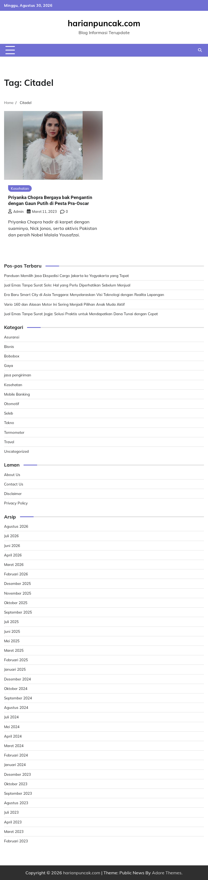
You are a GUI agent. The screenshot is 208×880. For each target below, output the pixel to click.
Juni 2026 (12, 545)
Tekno (9, 422)
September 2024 (18, 698)
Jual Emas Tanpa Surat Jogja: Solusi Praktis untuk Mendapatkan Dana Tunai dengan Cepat (81, 313)
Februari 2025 (16, 659)
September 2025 (18, 612)
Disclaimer (13, 493)
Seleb (8, 413)
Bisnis (9, 346)
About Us (12, 474)
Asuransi (11, 337)
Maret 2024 (14, 745)
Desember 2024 (17, 679)
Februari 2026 (16, 574)
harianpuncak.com (104, 23)
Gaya (8, 365)
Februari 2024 (16, 755)
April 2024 (13, 736)
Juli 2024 (11, 717)
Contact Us (13, 484)
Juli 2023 (11, 812)
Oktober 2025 (15, 602)
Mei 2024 (12, 726)
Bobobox (11, 356)
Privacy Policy (16, 503)
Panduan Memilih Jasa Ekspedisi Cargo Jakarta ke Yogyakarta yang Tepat (66, 275)
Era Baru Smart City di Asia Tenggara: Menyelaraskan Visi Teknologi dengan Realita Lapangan (84, 294)
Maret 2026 (14, 564)
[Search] (200, 50)
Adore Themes (166, 872)
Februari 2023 (16, 841)
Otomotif (11, 403)
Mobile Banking (17, 394)
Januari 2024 (15, 764)
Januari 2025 (15, 669)
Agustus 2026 (16, 526)
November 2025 (17, 593)
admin (18, 211)
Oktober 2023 (15, 783)
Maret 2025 (14, 650)
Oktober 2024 (15, 688)
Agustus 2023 (16, 802)
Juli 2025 (11, 621)
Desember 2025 (17, 583)
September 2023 (18, 793)
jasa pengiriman (17, 375)
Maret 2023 (14, 831)
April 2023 (13, 822)
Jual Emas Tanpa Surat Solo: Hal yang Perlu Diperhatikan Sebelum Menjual (67, 285)
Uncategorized (16, 451)
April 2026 (13, 555)
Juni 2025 (12, 631)
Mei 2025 (12, 640)
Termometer (14, 432)
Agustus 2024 (16, 707)
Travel (9, 441)
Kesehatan (20, 188)
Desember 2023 (17, 774)
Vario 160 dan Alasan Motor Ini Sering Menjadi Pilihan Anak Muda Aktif (64, 304)
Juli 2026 (11, 535)
